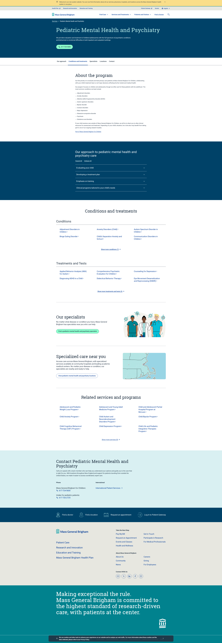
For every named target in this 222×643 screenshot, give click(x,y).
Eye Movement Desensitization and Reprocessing (147, 279)
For (150, 565)
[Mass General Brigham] (63, 14)
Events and (124, 542)
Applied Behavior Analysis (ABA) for (73, 272)
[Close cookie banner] (163, 638)
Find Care (102, 14)
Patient (62, 542)
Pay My (120, 534)
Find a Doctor (159, 15)
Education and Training (86, 8)
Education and (68, 552)
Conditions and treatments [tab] (78, 61)
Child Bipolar (147, 417)
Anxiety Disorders (107, 229)
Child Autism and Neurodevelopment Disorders (107, 419)
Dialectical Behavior (109, 278)
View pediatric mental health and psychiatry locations (77, 376)
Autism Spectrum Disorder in (146, 230)
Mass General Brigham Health (74, 557)
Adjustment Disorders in (70, 230)
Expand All (78, 161)
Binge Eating (69, 236)
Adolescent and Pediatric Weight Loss (70, 408)
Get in (149, 534)
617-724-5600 (66, 47)
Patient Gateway (145, 8)
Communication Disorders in (146, 237)
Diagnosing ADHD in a (71, 278)
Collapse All (87, 161)
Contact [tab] (111, 61)
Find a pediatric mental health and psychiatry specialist (77, 331)
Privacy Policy (84, 639)
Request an (126, 538)
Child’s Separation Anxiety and (109, 237)
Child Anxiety (69, 417)
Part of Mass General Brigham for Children (88, 131)
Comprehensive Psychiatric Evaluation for (108, 272)
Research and (69, 547)
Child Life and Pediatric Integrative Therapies (148, 428)
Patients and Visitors (141, 14)
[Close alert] (165, 2)
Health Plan (55, 8)
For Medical (155, 542)
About (119, 557)
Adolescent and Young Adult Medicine (111, 408)
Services (54, 21)
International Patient (108, 488)
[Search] (168, 14)
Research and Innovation (70, 8)
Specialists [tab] (93, 61)
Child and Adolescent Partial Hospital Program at (150, 409)
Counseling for (145, 271)
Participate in (153, 538)
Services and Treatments (120, 14)
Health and (124, 546)
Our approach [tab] (61, 61)
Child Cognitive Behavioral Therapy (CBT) (71, 427)
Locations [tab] (103, 61)
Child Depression (110, 426)
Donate (157, 8)
